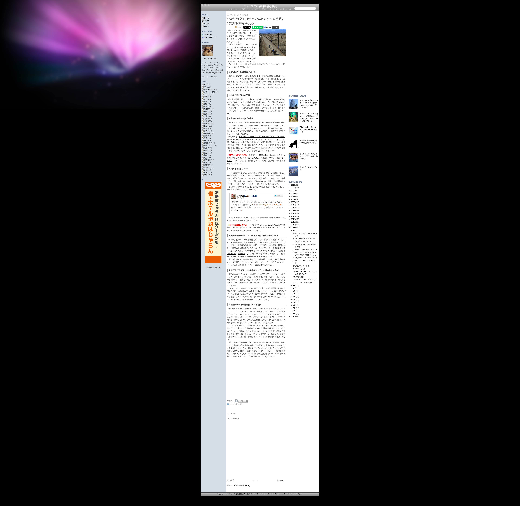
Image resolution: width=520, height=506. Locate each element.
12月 (295, 230)
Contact (207, 24)
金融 (205, 175)
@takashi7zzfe (272, 225)
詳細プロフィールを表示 (209, 76)
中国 (205, 97)
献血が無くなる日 (299, 269)
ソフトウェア (209, 92)
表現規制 (207, 160)
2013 (293, 222)
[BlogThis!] (241, 401)
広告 (205, 116)
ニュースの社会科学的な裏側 (260, 6)
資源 (205, 170)
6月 (294, 300)
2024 (293, 191)
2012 (293, 225)
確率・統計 (208, 145)
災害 (205, 138)
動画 (205, 111)
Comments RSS (210, 37)
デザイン (207, 94)
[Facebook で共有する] (247, 401)
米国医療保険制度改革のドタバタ (305, 239)
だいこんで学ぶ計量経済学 (302, 282)
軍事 (205, 172)
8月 (294, 294)
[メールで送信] (239, 401)
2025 (293, 188)
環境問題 (207, 143)
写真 (205, 106)
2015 (293, 216)
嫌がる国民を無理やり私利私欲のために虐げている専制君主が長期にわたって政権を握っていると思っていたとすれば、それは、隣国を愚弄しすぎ (256, 139)
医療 (205, 114)
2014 (293, 219)
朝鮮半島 (207, 133)
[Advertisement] (257, 378)
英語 (205, 158)
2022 (293, 196)
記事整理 (207, 165)
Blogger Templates (258, 494)
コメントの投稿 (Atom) (241, 485)
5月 (294, 302)
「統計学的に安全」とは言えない (305, 280)
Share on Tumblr (236, 400)
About (206, 21)
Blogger (217, 267)
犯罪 (205, 141)
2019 (293, 205)
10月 (295, 288)
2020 (293, 202)
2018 (293, 208)
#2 (247, 254)
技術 (205, 121)
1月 (294, 314)
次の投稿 (230, 480)
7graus (300, 494)
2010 (293, 317)
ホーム (255, 480)
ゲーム (206, 87)
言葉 (205, 163)
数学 (205, 128)
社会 (205, 148)
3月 (294, 308)
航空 (205, 153)
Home (206, 18)
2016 (293, 213)
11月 (295, 285)
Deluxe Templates (279, 494)
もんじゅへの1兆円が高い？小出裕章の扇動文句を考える (309, 156)
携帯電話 (207, 124)
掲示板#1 (241, 254)
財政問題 (207, 167)
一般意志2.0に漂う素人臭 (302, 241)
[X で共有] (244, 401)
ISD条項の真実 (298, 277)
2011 (293, 228)
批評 (205, 119)
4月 (294, 305)
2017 (293, 211)
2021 (293, 199)
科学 (205, 150)
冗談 (205, 104)
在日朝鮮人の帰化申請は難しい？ (305, 250)
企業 (205, 102)
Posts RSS (208, 35)
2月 (294, 311)
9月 (294, 291)
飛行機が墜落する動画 (301, 266)
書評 (205, 131)
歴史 (205, 136)
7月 (294, 297)
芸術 (205, 155)
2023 (293, 194)
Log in (206, 26)
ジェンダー (208, 89)
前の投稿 (280, 480)
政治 (205, 126)
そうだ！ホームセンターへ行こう (305, 258)
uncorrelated (210, 58)
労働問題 (207, 109)
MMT (206, 85)
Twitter (252, 33)
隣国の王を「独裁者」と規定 (270, 155)
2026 (293, 185)
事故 (205, 99)
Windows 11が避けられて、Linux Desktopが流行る (308, 129)
